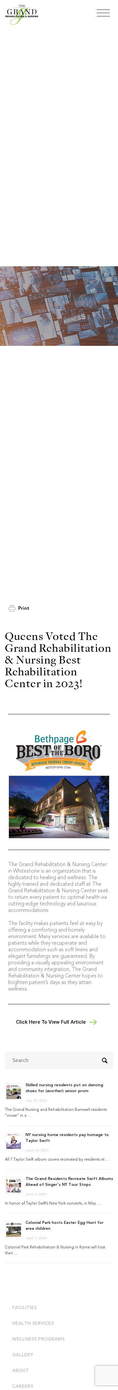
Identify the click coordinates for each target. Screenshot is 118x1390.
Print (23, 608)
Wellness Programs (38, 1339)
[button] (55, 1022)
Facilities (24, 1307)
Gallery (22, 1355)
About (20, 1370)
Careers (22, 1386)
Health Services (33, 1323)
